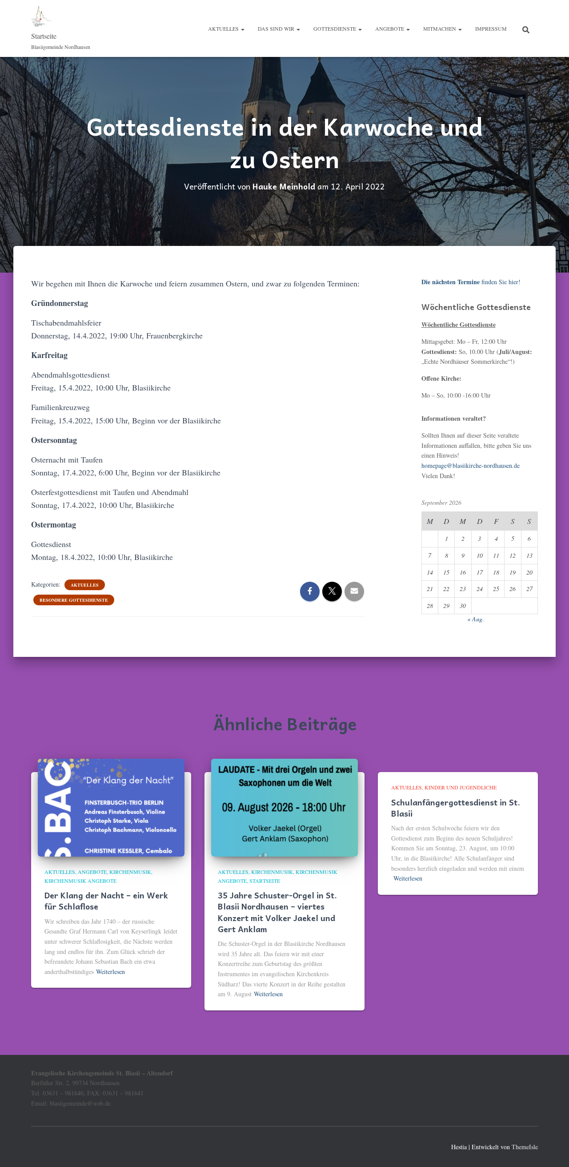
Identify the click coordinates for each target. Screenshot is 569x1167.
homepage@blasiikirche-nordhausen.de (470, 465)
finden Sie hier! (471, 282)
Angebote (390, 28)
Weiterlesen (110, 971)
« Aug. (475, 619)
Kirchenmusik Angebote (80, 880)
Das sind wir (277, 28)
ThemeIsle (525, 1147)
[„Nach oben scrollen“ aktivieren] (551, 1149)
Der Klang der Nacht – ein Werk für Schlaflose (106, 901)
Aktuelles (224, 28)
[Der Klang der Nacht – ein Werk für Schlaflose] (111, 807)
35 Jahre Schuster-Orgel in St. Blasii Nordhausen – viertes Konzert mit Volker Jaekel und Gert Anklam (277, 912)
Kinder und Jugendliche (461, 787)
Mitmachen (440, 28)
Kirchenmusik (130, 871)
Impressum (491, 28)
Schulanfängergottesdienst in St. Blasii (455, 808)
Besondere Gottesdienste (74, 600)
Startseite (264, 880)
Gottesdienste (335, 28)
